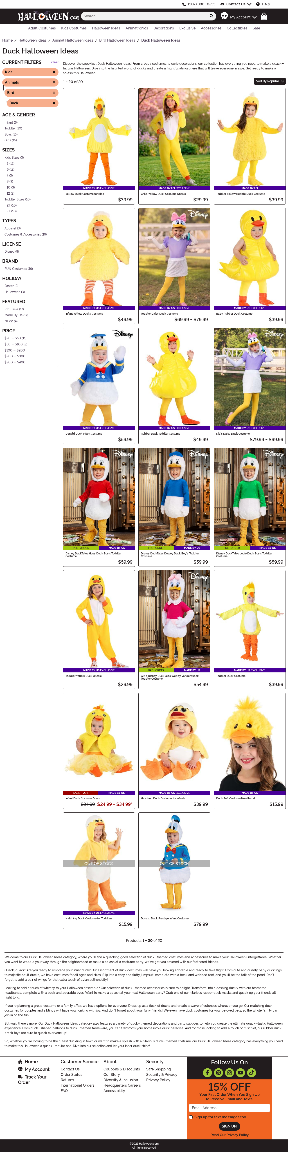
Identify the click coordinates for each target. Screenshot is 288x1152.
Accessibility (114, 1091)
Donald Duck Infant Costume (83, 433)
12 (8, 193)
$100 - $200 (14, 350)
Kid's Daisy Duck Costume (233, 433)
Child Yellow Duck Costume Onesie (163, 194)
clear (54, 62)
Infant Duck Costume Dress (82, 798)
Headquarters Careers (122, 1085)
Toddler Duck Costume (230, 676)
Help (266, 4)
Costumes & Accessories (22, 234)
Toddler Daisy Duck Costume (159, 313)
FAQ (64, 1091)
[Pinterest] (218, 1072)
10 (8, 187)
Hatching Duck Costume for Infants (163, 798)
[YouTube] (240, 1072)
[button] (238, 16)
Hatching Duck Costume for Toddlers (88, 918)
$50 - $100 (13, 344)
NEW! (8, 321)
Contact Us (235, 4)
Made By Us (13, 315)
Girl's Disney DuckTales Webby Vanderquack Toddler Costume (170, 677)
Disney (9, 252)
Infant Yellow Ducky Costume (84, 313)
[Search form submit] (211, 16)
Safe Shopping (158, 1069)
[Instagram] (229, 1072)
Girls (7, 140)
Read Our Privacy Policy (230, 1135)
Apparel (10, 228)
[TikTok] (251, 1072)
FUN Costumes (15, 269)
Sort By (267, 81)
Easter (9, 286)
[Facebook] (207, 1072)
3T (8, 211)
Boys (8, 134)
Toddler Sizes (14, 199)
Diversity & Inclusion (121, 1080)
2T (8, 205)
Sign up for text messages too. (220, 1117)
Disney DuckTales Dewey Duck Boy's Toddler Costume (170, 555)
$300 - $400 (14, 362)
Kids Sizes (11, 158)
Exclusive (11, 309)
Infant (8, 122)
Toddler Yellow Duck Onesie (83, 676)
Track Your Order (32, 1079)
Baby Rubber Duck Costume (234, 313)
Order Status (71, 1074)
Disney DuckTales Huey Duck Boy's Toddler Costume (93, 555)
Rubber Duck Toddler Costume (160, 433)
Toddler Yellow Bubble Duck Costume (240, 194)
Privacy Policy (158, 1080)
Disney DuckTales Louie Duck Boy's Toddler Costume (244, 555)
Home (31, 1061)
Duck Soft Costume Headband (235, 798)
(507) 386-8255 (201, 4)
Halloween (12, 292)
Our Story (112, 1074)
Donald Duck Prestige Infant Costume (165, 918)
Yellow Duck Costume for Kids (84, 194)
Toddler (10, 128)
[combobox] (144, 16)
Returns (67, 1080)
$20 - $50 (12, 338)
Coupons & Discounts (122, 1069)
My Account (37, 1069)
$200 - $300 (14, 356)
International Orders (77, 1085)
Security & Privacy (161, 1074)
